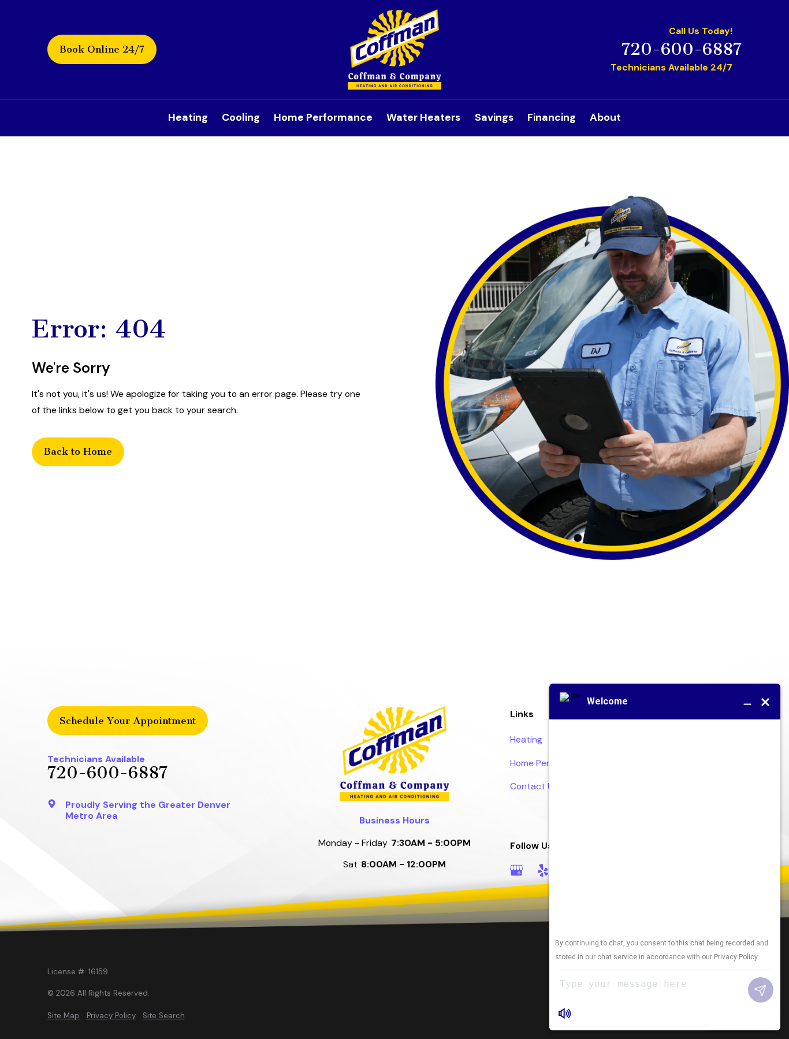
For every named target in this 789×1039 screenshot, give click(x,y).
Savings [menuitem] (494, 117)
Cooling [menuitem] (241, 117)
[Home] (394, 49)
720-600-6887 (681, 49)
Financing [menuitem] (551, 117)
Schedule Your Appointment (127, 720)
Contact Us (534, 786)
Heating (526, 739)
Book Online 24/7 (101, 49)
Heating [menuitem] (188, 117)
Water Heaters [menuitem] (423, 117)
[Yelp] (543, 870)
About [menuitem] (605, 117)
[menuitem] (63, 1016)
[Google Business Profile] (516, 870)
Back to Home (78, 451)
